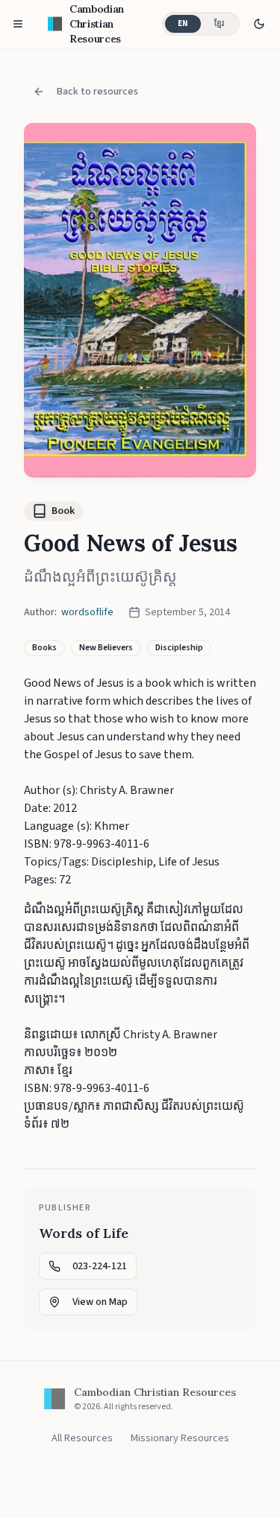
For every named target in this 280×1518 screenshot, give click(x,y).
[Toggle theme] (259, 24)
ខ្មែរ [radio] (219, 23)
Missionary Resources (180, 1438)
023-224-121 (99, 1266)
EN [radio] (183, 23)
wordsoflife (87, 612)
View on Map (100, 1302)
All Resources (82, 1438)
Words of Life (83, 1233)
